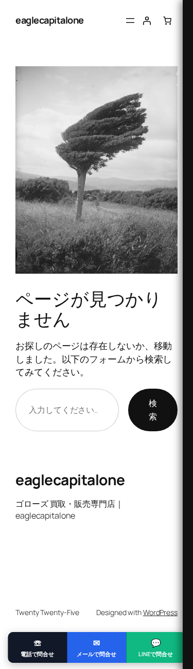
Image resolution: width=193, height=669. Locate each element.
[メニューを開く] (130, 20)
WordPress (160, 612)
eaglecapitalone (49, 20)
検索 (153, 409)
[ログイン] (146, 20)
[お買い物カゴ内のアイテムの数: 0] (167, 20)
